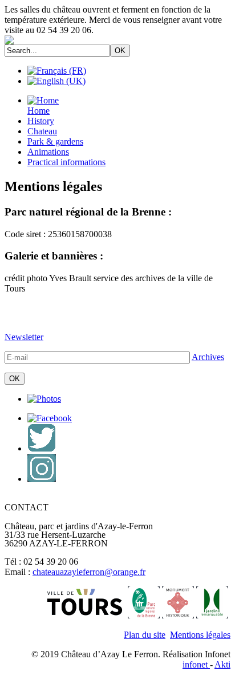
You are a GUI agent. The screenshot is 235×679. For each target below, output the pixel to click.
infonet (196, 664)
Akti (222, 664)
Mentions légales (200, 635)
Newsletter (24, 337)
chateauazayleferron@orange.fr (89, 572)
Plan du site (144, 635)
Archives (208, 357)
